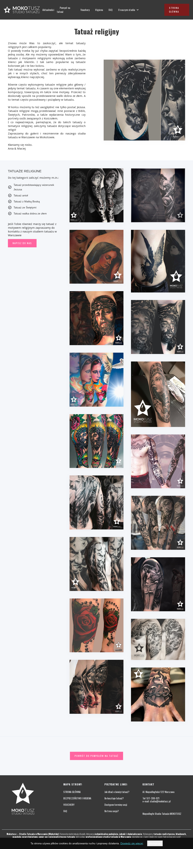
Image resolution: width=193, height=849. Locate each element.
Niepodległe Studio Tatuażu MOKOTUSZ (161, 813)
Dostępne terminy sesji (115, 804)
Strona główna (174, 9)
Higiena (99, 10)
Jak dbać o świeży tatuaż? (116, 791)
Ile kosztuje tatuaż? (114, 798)
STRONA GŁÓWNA (72, 791)
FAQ (111, 10)
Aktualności (48, 10)
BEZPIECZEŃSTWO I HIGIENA (77, 798)
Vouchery (85, 10)
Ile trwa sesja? (111, 811)
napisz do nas (22, 243)
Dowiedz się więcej (131, 843)
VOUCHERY (68, 804)
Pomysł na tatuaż (63, 10)
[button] (128, 10)
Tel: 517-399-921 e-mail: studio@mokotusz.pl (156, 800)
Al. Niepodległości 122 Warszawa (158, 791)
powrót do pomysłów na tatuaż (96, 755)
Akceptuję (155, 843)
